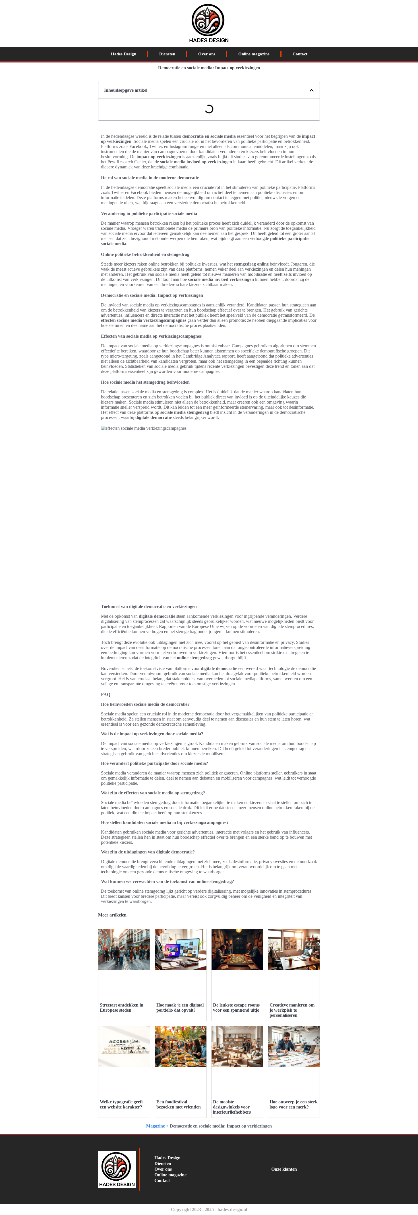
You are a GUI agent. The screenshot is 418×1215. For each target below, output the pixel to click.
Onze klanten (284, 1169)
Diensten (167, 54)
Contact (300, 54)
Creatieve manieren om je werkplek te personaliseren (292, 1010)
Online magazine (254, 54)
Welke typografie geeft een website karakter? (121, 1104)
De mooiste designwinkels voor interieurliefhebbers (232, 1106)
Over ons (206, 54)
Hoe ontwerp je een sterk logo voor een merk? (294, 1104)
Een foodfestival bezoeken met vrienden (178, 1104)
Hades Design (123, 54)
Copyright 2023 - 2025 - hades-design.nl (209, 1209)
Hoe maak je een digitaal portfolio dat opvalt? (180, 1007)
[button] (311, 90)
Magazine (155, 1126)
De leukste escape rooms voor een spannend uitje (236, 1007)
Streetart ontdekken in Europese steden (121, 1007)
